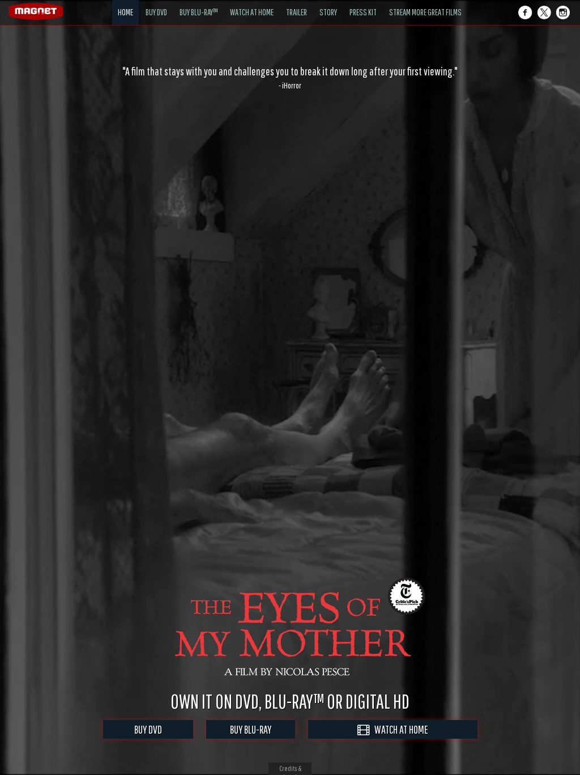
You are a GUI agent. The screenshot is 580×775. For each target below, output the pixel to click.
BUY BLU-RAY (250, 729)
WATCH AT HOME (398, 729)
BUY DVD (148, 729)
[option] (290, 77)
